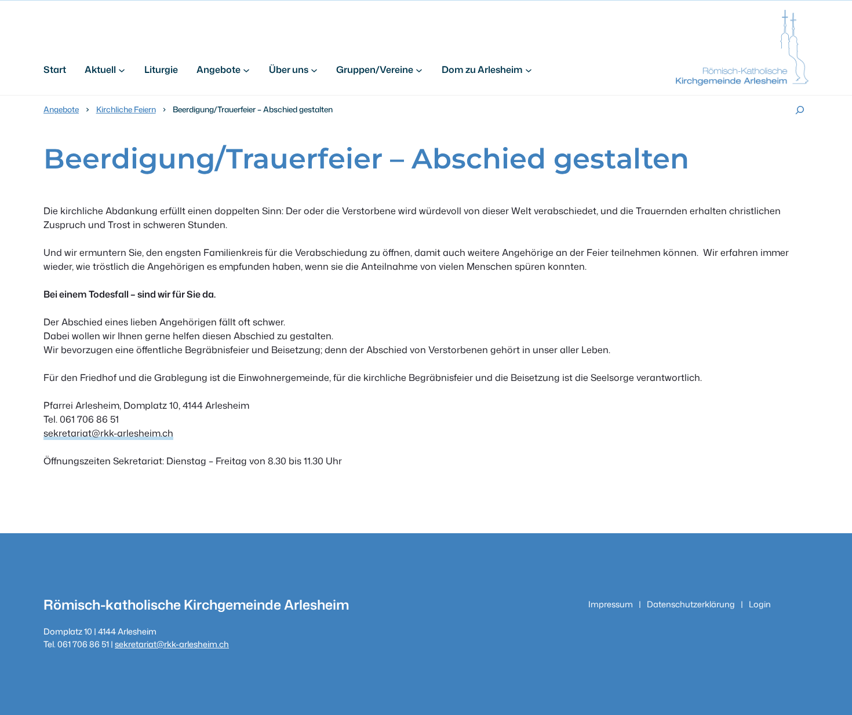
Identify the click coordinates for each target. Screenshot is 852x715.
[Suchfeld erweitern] (800, 110)
